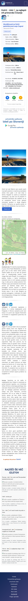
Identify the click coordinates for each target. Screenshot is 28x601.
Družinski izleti (14, 581)
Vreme (14, 576)
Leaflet (10, 254)
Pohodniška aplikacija (14, 579)
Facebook (14, 586)
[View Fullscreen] (4, 227)
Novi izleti (14, 591)
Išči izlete (14, 589)
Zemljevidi (14, 594)
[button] (4, 222)
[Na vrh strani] (26, 599)
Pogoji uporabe (14, 596)
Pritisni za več (7, 31)
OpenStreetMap (17, 254)
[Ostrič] (4, 17)
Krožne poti (14, 584)
